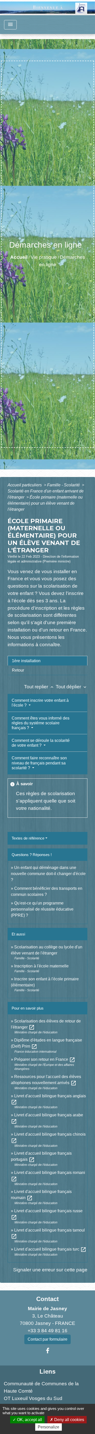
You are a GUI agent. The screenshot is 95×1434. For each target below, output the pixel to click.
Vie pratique (44, 257)
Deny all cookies (68, 1420)
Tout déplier (71, 686)
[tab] (47, 660)
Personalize (48, 1427)
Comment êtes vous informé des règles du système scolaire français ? (40, 723)
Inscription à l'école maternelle (41, 966)
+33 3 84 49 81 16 (47, 1330)
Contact (47, 1298)
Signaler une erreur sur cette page (50, 1269)
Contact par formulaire (47, 1339)
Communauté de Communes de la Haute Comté (41, 1387)
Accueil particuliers (25, 485)
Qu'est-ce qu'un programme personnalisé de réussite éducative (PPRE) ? (42, 909)
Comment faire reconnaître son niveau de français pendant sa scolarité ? (39, 763)
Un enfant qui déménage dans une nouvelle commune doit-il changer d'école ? (48, 873)
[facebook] (48, 1350)
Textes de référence (28, 838)
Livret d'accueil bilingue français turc (50, 1249)
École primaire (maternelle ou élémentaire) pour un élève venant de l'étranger (45, 503)
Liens (47, 1371)
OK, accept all (29, 1420)
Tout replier (39, 686)
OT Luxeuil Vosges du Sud (33, 1398)
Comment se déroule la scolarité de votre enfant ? (41, 742)
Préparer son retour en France (44, 1059)
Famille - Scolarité (64, 485)
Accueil (19, 257)
